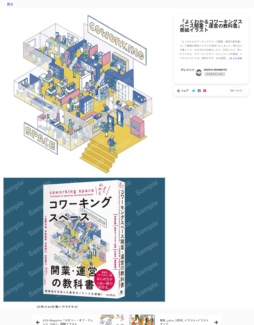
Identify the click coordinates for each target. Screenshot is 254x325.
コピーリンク (236, 90)
